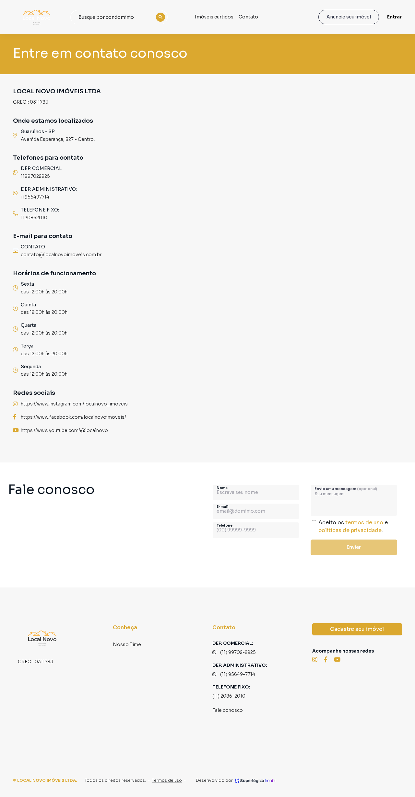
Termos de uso (167, 780)
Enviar (354, 547)
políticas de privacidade (350, 530)
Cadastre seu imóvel (357, 629)
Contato (248, 17)
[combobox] (119, 17)
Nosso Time (127, 644)
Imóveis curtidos (214, 17)
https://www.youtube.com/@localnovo (64, 430)
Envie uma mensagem (345, 488)
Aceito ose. (353, 526)
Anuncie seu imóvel (348, 17)
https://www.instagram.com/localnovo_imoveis (74, 404)
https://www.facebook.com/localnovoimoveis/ (73, 417)
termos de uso (364, 522)
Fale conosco (227, 710)
